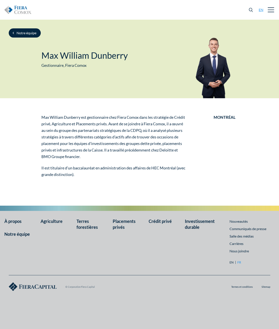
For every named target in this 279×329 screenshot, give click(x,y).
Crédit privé (160, 221)
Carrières (236, 243)
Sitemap (266, 286)
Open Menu (271, 9)
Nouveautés (239, 221)
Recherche (250, 9)
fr (239, 262)
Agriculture (52, 221)
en (261, 10)
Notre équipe (26, 33)
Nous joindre (239, 251)
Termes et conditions (242, 286)
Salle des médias (242, 236)
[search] (251, 10)
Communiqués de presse (248, 229)
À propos (13, 221)
